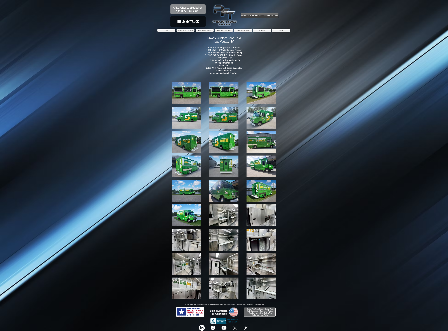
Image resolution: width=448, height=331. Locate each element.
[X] (246, 328)
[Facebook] (213, 328)
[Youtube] (224, 328)
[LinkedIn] (202, 328)
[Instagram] (235, 328)
